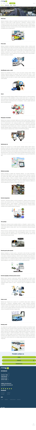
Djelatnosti (7, 5)
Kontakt (7, 3)
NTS (1, 3)
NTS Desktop (3, 392)
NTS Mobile (2, 394)
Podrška (4, 3)
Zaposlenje (6, 399)
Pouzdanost (18, 399)
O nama (2, 399)
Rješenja (2, 5)
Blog (11, 5)
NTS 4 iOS (8, 394)
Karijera (14, 5)
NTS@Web (12, 3)
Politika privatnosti (13, 399)
